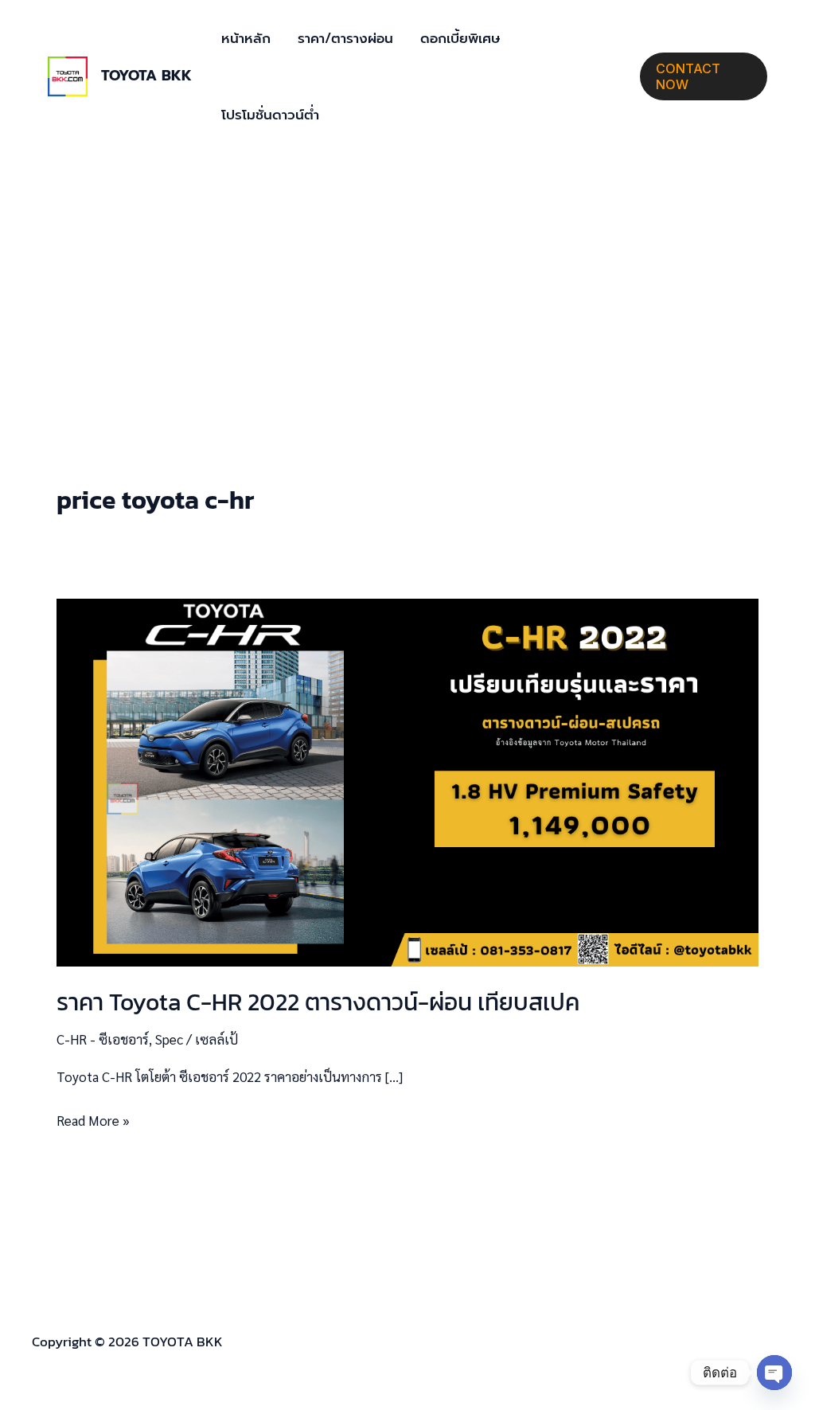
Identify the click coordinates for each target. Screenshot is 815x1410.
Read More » (93, 1119)
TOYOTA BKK (146, 75)
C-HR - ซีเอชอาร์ (103, 1039)
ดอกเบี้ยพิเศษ (460, 38)
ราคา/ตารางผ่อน (345, 38)
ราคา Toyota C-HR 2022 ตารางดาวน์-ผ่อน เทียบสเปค (318, 1002)
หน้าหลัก (246, 38)
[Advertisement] (407, 272)
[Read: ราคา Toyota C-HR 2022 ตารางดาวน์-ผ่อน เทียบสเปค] (407, 780)
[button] (703, 76)
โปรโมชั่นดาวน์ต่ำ (270, 114)
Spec (169, 1039)
